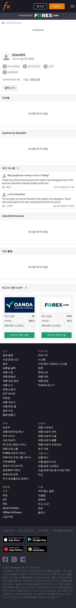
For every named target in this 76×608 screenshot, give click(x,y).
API (5, 499)
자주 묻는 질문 (46, 491)
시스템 (41, 359)
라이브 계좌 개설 (19, 335)
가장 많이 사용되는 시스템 (52, 363)
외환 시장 (8, 372)
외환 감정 (43, 380)
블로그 (41, 512)
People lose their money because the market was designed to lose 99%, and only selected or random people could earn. (38, 182)
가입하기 (57, 6)
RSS (5, 503)
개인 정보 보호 (26, 530)
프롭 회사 (43, 457)
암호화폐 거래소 (12, 470)
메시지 (11, 87)
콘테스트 (43, 372)
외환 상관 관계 (11, 380)
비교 (40, 474)
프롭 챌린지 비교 (47, 461)
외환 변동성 (9, 376)
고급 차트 (8, 516)
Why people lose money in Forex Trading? (28, 175)
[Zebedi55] (4, 175)
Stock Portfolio (11, 508)
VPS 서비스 (9, 435)
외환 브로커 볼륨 (47, 440)
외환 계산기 (9, 402)
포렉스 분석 (9, 389)
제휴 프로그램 (10, 448)
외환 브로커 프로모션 (49, 444)
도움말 (41, 495)
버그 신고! (43, 503)
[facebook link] (5, 559)
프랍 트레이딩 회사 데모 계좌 (54, 470)
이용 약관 (8, 530)
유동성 (6, 397)
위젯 (5, 491)
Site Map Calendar (63, 530)
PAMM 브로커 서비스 (14, 453)
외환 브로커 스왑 (47, 435)
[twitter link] (14, 559)
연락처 (41, 499)
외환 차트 (43, 376)
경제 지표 (8, 410)
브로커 (6, 427)
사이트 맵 (43, 530)
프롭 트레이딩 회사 (13, 431)
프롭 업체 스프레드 (48, 466)
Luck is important (16, 194)
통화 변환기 (9, 415)
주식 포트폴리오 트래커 (15, 478)
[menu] (72, 6)
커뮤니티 (43, 355)
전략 (40, 368)
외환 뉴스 (8, 385)
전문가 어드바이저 (13, 465)
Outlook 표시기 (46, 385)
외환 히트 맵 (9, 406)
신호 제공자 (9, 440)
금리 (5, 363)
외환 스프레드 (45, 427)
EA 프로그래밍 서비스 (15, 444)
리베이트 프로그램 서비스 (17, 457)
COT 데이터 (9, 393)
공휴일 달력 (9, 368)
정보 (40, 508)
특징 (5, 495)
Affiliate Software (12, 512)
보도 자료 (43, 448)
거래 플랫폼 (9, 461)
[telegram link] (23, 559)
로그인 (40, 6)
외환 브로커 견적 (47, 431)
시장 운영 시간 (11, 359)
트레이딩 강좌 (10, 474)
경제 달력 (8, 355)
